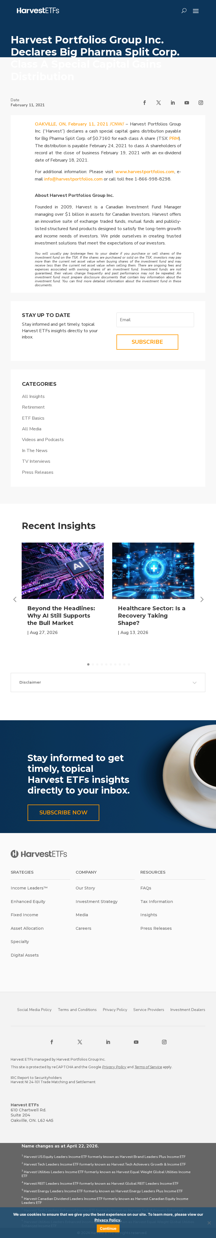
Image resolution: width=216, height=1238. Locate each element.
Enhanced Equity (28, 901)
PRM (174, 138)
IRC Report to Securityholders (36, 1078)
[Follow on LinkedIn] (172, 102)
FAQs (145, 888)
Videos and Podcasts (43, 440)
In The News (35, 451)
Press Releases (37, 472)
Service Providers (148, 1009)
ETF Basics (33, 418)
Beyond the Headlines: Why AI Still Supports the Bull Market (61, 615)
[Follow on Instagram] (200, 102)
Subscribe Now (63, 812)
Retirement (33, 407)
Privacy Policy (115, 1009)
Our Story (85, 888)
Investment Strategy (97, 901)
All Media (31, 429)
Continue (108, 1228)
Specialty (20, 941)
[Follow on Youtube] (186, 102)
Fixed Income (24, 914)
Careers (83, 928)
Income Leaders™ (29, 888)
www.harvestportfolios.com (144, 172)
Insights (148, 914)
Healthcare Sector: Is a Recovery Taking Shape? (152, 615)
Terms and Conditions (77, 1009)
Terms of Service (148, 1067)
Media (82, 914)
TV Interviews (36, 461)
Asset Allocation (27, 928)
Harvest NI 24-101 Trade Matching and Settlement (53, 1082)
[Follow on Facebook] (144, 102)
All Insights (33, 396)
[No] (209, 1223)
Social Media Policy (34, 1009)
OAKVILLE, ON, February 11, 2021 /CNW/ (79, 124)
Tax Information (156, 901)
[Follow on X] (158, 102)
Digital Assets (25, 955)
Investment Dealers (187, 1009)
